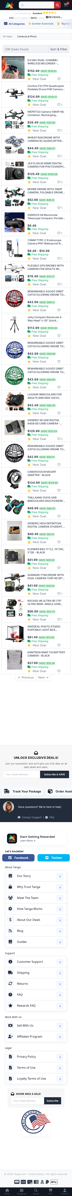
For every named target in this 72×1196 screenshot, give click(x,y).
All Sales (7, 36)
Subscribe (53, 1100)
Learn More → (27, 840)
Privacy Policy (26, 1057)
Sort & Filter (58, 49)
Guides (22, 942)
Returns (22, 984)
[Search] (57, 5)
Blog (20, 931)
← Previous (26, 677)
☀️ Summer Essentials (40, 23)
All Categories (16, 23)
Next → (43, 677)
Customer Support (30, 962)
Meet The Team (27, 898)
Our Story (24, 876)
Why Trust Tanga (28, 887)
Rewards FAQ (26, 1006)
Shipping (23, 973)
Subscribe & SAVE (54, 774)
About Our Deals (28, 920)
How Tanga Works (29, 909)
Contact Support (32, 817)
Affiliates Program (29, 1036)
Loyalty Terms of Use (31, 1079)
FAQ (51, 817)
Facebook (21, 858)
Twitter (56, 858)
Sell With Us (25, 1025)
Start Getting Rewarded (37, 837)
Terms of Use (26, 1068)
